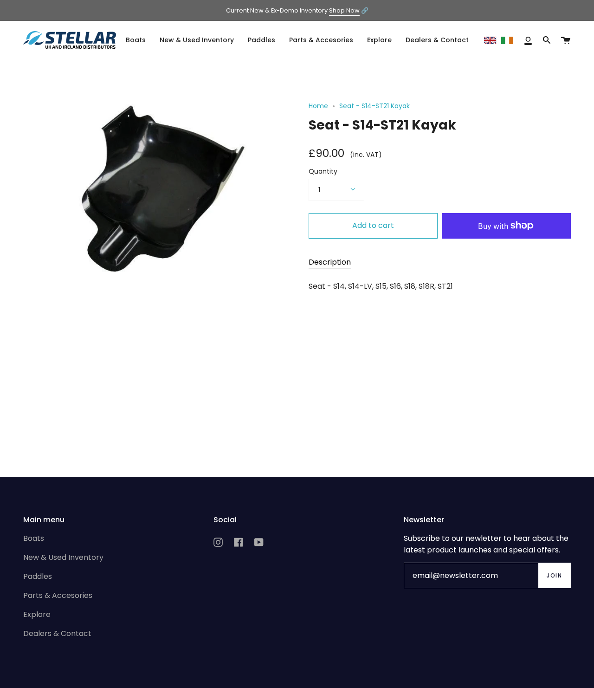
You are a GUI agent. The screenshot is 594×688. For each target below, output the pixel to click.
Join (554, 575)
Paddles (37, 576)
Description (330, 262)
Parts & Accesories (57, 595)
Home (318, 105)
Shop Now (344, 10)
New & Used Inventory (63, 557)
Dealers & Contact (57, 633)
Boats (33, 538)
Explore (37, 614)
